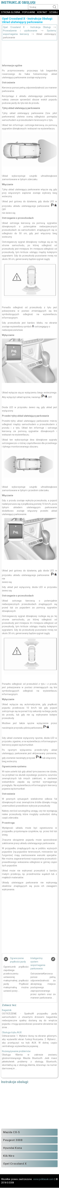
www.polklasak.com (43, 1179)
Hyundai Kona (12, 1148)
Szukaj (53, 12)
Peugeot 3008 (12, 1140)
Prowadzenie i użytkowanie (20, 30)
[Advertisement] (29, 51)
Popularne (28, 12)
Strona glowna (10, 12)
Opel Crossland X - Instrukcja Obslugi (27, 27)
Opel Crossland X (15, 1163)
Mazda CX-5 (11, 1132)
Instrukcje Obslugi (18, 2)
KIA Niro (8, 1155)
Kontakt (42, 12)
